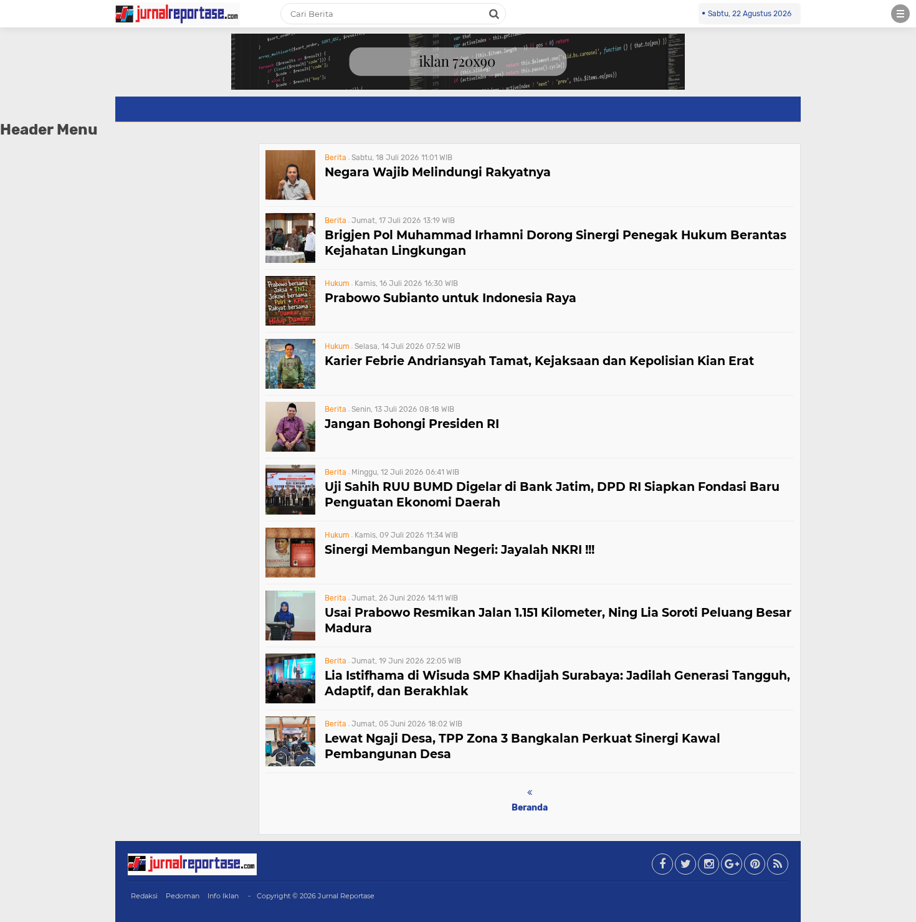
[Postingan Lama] (529, 792)
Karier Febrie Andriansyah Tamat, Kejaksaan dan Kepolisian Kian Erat (539, 361)
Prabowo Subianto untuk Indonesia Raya (450, 298)
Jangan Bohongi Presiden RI (412, 424)
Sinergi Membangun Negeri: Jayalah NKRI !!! (459, 550)
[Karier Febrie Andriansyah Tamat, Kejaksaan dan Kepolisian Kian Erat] (290, 385)
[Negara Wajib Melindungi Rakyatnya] (290, 196)
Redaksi (144, 895)
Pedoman (182, 895)
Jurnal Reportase (346, 895)
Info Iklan (223, 895)
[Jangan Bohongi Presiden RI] (290, 448)
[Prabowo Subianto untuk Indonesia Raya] (290, 322)
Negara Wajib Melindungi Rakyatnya (438, 172)
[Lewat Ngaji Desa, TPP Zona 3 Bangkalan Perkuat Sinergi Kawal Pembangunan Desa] (290, 763)
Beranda (530, 807)
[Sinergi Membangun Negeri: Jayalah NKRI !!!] (290, 574)
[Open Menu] (900, 13)
